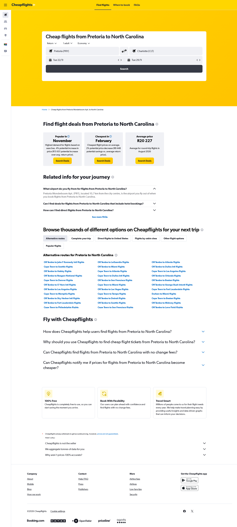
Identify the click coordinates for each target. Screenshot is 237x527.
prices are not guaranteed (107, 434)
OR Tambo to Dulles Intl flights (167, 266)
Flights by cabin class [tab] (146, 238)
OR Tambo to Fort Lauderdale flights (62, 303)
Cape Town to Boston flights (166, 298)
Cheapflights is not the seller (60, 443)
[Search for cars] (5, 28)
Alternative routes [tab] (55, 238)
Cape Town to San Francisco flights (115, 307)
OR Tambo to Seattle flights (112, 303)
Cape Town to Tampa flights (112, 293)
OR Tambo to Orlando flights (166, 275)
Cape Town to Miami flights (112, 284)
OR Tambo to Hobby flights (57, 271)
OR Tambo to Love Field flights (167, 307)
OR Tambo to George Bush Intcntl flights (172, 284)
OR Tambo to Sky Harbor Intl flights (62, 298)
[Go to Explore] (5, 35)
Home (44, 109)
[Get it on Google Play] (189, 480)
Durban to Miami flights (164, 293)
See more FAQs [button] (100, 217)
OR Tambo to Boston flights (165, 280)
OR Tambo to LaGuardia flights (113, 262)
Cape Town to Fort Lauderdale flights (171, 289)
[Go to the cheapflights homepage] (23, 5)
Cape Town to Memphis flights (59, 293)
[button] (5, 5)
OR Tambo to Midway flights (166, 303)
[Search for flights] (5, 15)
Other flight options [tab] (174, 238)
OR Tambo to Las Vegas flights (113, 289)
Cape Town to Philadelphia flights (61, 307)
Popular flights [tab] (53, 246)
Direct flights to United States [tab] (113, 238)
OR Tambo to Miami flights (111, 266)
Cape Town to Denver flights (58, 280)
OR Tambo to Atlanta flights (166, 262)
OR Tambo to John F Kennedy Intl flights (64, 262)
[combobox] (52, 43)
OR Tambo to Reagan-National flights (63, 275)
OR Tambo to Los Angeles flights (60, 289)
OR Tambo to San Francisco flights (115, 280)
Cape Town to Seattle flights (58, 266)
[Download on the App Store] (189, 488)
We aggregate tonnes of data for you (64, 449)
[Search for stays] (5, 21)
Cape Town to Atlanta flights (112, 271)
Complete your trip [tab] (81, 238)
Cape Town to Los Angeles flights (169, 271)
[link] (62, 161)
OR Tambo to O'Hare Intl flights (60, 284)
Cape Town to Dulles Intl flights (113, 275)
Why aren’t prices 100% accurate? (63, 454)
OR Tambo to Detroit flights (111, 298)
